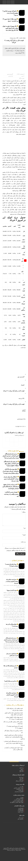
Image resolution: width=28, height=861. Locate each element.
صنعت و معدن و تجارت (18, 795)
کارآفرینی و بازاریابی (19, 791)
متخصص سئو (20, 818)
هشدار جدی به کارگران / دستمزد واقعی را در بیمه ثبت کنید (11, 494)
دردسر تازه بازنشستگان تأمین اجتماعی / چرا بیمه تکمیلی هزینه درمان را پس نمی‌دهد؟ (11, 456)
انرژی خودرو (20, 811)
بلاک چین (21, 778)
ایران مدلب (21, 817)
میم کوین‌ (21, 779)
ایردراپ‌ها (21, 777)
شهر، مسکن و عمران (18, 799)
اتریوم (22, 768)
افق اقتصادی (20, 809)
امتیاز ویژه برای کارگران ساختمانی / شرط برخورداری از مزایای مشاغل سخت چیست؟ (11, 471)
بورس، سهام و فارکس (18, 788)
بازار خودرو (21, 790)
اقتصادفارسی (20, 810)
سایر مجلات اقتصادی (19, 805)
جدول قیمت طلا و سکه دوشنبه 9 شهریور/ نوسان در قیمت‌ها (12, 581)
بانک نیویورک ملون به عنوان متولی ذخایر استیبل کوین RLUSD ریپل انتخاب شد (10, 28)
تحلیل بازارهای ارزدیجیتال (18, 774)
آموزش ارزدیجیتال (19, 780)
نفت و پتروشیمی (19, 789)
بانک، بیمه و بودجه (14, 37)
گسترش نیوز (10, 74)
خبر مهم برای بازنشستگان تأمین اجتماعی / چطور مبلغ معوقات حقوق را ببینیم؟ (11, 463)
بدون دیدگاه (21, 78)
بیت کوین (21, 767)
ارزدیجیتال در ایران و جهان (18, 765)
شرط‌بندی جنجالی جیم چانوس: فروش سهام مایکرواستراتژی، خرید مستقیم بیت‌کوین (14, 736)
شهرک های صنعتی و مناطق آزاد (16, 802)
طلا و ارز (21, 786)
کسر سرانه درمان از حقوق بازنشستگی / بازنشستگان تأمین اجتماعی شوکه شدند (10, 486)
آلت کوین (21, 771)
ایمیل (23, 534)
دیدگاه (23, 512)
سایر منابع (22, 815)
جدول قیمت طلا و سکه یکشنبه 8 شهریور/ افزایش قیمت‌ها (12, 694)
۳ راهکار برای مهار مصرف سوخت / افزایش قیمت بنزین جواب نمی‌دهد (11, 479)
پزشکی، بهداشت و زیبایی (18, 801)
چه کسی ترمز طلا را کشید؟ (10, 681)
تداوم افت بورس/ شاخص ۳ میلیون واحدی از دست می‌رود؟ (10, 13)
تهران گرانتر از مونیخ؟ (12, 590)
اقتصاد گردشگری (19, 798)
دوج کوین (21, 770)
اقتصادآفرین (20, 808)
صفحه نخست (22, 37)
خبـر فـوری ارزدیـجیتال (11, 850)
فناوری (21, 797)
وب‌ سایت (23, 541)
